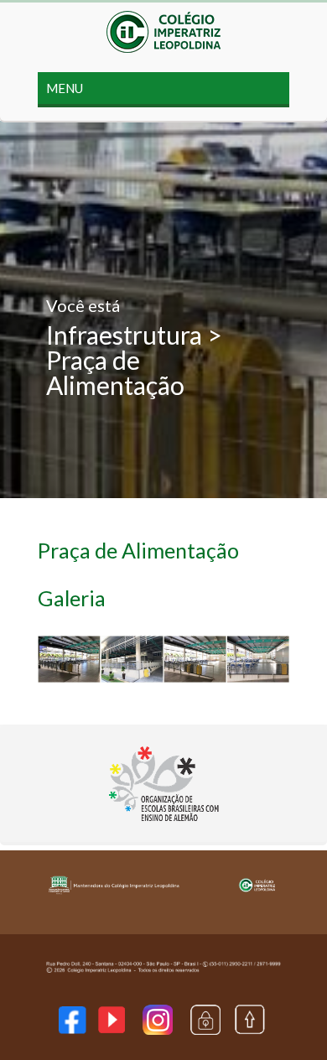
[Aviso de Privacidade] (205, 1029)
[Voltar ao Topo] (249, 1030)
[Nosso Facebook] (72, 1029)
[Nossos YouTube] (111, 1028)
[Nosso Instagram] (158, 1029)
